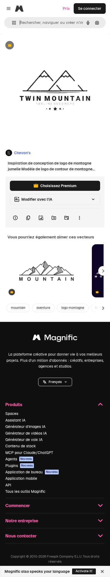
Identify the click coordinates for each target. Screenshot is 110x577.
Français (55, 382)
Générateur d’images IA (25, 426)
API (8, 485)
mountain (18, 308)
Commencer (17, 505)
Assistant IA (15, 420)
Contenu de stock (20, 446)
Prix (66, 8)
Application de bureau (31, 472)
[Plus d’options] (79, 218)
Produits (13, 404)
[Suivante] (103, 270)
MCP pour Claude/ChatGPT (29, 452)
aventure (43, 308)
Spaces (11, 413)
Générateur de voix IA (23, 439)
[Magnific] (55, 339)
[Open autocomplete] (12, 23)
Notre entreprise (21, 520)
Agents (18, 459)
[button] (55, 382)
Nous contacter (21, 535)
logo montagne (72, 308)
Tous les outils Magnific (25, 491)
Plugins (19, 465)
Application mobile (21, 478)
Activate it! (84, 571)
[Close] (102, 571)
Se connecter (89, 8)
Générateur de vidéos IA (26, 433)
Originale (35, 45)
